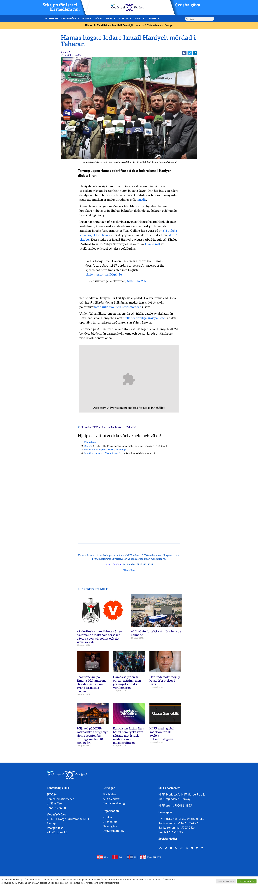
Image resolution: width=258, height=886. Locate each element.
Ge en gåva (110, 826)
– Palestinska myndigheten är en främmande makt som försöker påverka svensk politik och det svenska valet (99, 637)
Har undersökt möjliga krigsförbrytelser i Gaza (165, 680)
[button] (184, 53)
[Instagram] (176, 848)
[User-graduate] (202, 848)
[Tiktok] (181, 848)
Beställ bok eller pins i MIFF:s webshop (105, 449)
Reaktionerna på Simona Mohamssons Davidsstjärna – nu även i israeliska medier (91, 684)
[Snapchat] (197, 848)
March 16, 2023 (137, 281)
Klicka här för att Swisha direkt (184, 819)
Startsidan (109, 794)
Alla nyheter (111, 799)
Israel (138, 18)
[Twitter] (166, 848)
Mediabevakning (114, 803)
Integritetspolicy (113, 831)
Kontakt (108, 817)
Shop (109, 18)
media (142, 200)
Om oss (152, 18)
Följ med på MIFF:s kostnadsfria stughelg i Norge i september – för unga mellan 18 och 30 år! (92, 736)
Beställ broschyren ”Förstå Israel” (102, 453)
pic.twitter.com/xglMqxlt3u (103, 274)
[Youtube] (171, 848)
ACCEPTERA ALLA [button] (246, 881)
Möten (99, 18)
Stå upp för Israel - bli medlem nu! (61, 7)
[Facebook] (160, 848)
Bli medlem (51, 18)
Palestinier (132, 427)
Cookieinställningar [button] (226, 881)
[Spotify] (192, 848)
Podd (85, 18)
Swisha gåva (187, 5)
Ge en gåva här (113, 564)
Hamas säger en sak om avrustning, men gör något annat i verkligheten (127, 682)
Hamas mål (152, 244)
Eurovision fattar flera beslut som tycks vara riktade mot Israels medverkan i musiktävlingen (128, 736)
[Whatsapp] (187, 848)
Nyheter (123, 18)
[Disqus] (129, 495)
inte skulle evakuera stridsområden (117, 307)
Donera (88, 446)
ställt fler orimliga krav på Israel (144, 318)
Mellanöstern (118, 427)
